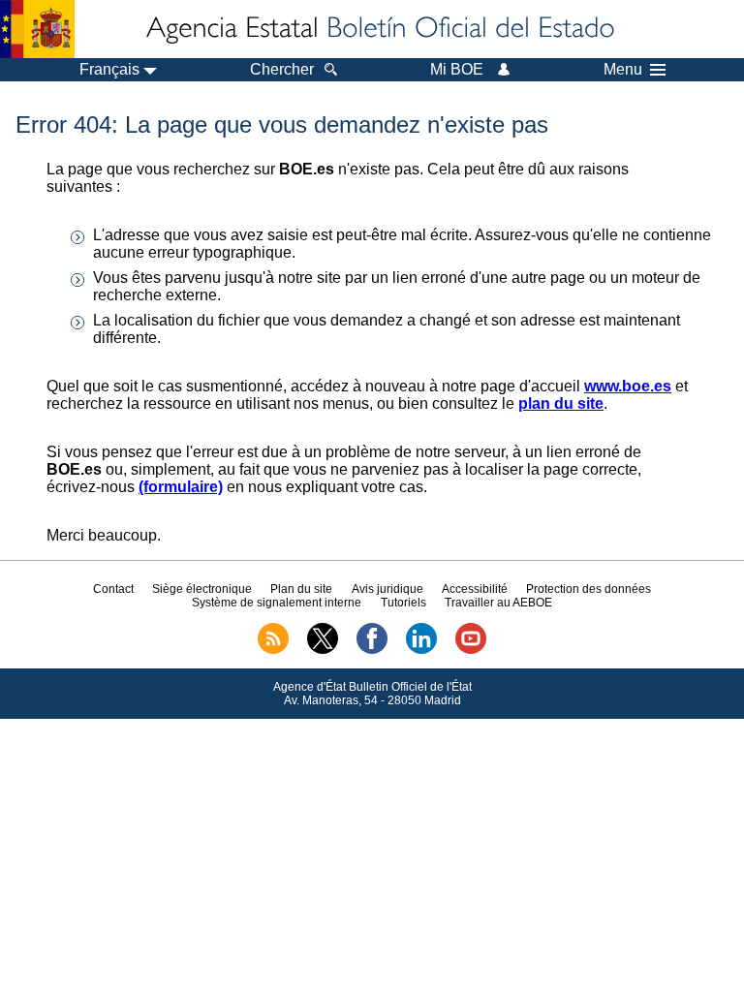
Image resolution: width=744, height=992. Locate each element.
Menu (623, 70)
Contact (113, 589)
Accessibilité (475, 589)
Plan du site (301, 589)
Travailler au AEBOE (498, 602)
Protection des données (588, 589)
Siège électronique (202, 589)
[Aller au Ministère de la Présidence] (37, 29)
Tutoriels (403, 602)
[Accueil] (379, 29)
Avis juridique (387, 589)
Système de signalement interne (276, 602)
